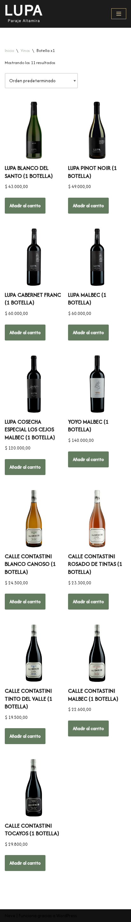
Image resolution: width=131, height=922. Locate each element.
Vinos (25, 51)
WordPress (66, 915)
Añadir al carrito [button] (25, 205)
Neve (10, 915)
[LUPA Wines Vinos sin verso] (24, 13)
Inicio (9, 51)
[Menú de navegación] (118, 13)
